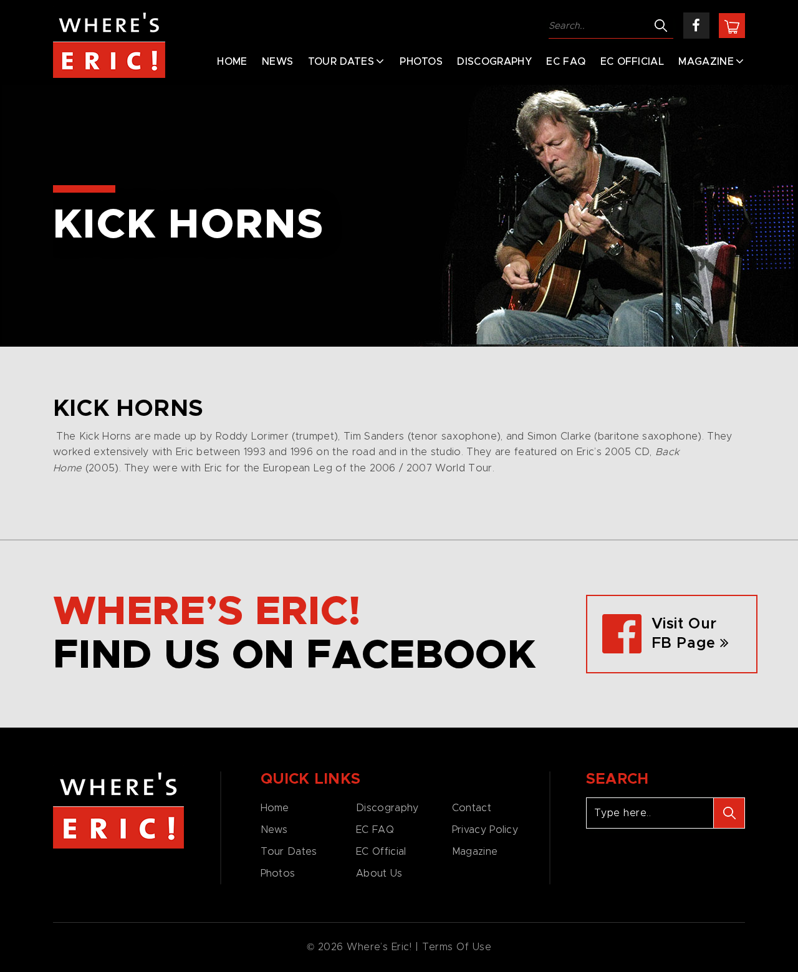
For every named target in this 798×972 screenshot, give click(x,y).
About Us (379, 873)
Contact (471, 808)
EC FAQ (565, 62)
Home (232, 62)
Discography (494, 62)
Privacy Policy (485, 830)
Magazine (706, 62)
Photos (421, 62)
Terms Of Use (457, 947)
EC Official (632, 62)
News (277, 62)
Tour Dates (341, 62)
